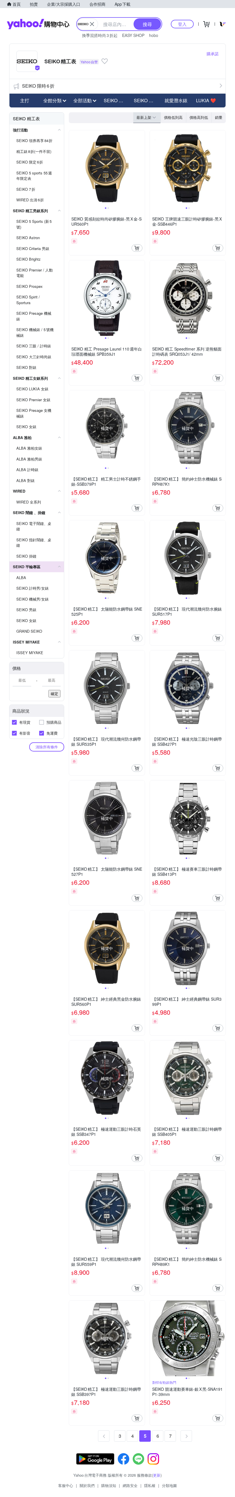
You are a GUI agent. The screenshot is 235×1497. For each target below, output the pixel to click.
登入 (182, 24)
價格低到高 (173, 117)
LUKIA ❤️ (206, 100)
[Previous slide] (73, 168)
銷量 (218, 117)
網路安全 (130, 1485)
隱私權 (149, 1485)
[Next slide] (141, 168)
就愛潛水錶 (175, 100)
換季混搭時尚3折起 (99, 35)
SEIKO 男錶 (116, 100)
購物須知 (108, 1485)
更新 (156, 1475)
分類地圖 (169, 1485)
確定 (54, 693)
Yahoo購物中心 (38, 24)
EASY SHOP (133, 35)
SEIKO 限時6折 (38, 85)
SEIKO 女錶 (146, 100)
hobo (153, 35)
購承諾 (213, 53)
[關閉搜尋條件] (92, 24)
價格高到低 (198, 117)
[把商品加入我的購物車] (137, 248)
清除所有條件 (47, 747)
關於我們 (87, 1485)
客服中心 (65, 1485)
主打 (24, 100)
